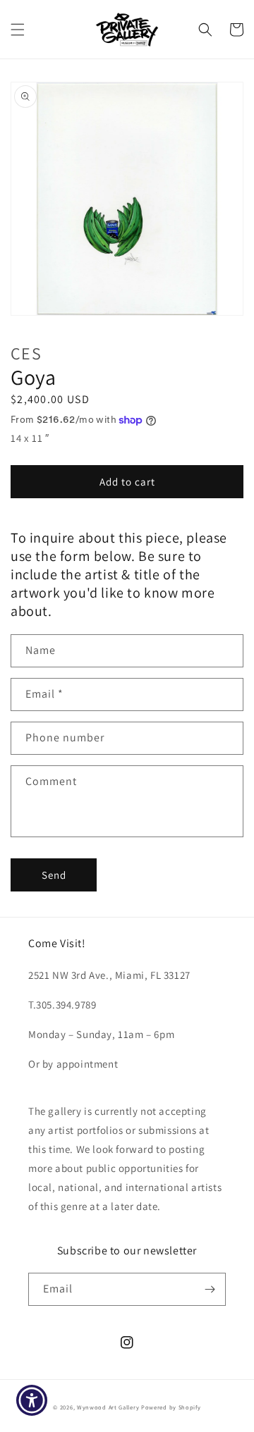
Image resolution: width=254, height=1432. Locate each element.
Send (54, 875)
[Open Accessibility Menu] (32, 1400)
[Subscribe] (209, 1289)
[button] (17, 29)
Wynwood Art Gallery (108, 1407)
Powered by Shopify (171, 1407)
